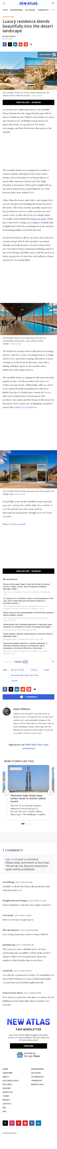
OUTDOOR (30, 10)
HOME (5, 1069)
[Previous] (6, 792)
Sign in (9, 859)
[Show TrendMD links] (53, 661)
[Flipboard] (26, 44)
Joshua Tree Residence (25, 407)
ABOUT (6, 1076)
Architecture (8, 17)
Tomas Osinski (18, 524)
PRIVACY (6, 1100)
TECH (5, 10)
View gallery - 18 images (28, 102)
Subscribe (28, 1046)
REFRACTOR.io (37, 1084)
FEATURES (7, 1084)
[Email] (31, 44)
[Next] (50, 792)
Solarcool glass (38, 218)
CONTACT (7, 1103)
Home (46, 670)
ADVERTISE (8, 1092)
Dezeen (47, 392)
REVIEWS (6, 1088)
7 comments (31, 697)
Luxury (14, 681)
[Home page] (28, 4)
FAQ (4, 1111)
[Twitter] (10, 44)
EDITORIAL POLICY (11, 1080)
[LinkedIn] (15, 44)
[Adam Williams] (7, 711)
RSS (4, 1107)
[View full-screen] (54, 54)
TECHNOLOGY (37, 1076)
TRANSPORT (43, 10)
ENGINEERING (16, 10)
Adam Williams (21, 709)
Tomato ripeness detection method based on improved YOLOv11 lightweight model (28, 635)
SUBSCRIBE (7, 1073)
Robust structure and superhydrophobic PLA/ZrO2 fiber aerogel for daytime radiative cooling (28, 614)
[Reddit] (21, 44)
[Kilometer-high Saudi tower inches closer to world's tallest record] (28, 779)
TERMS (6, 1096)
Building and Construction (24, 675)
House (34, 670)
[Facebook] (5, 44)
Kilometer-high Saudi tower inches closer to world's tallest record (28, 798)
